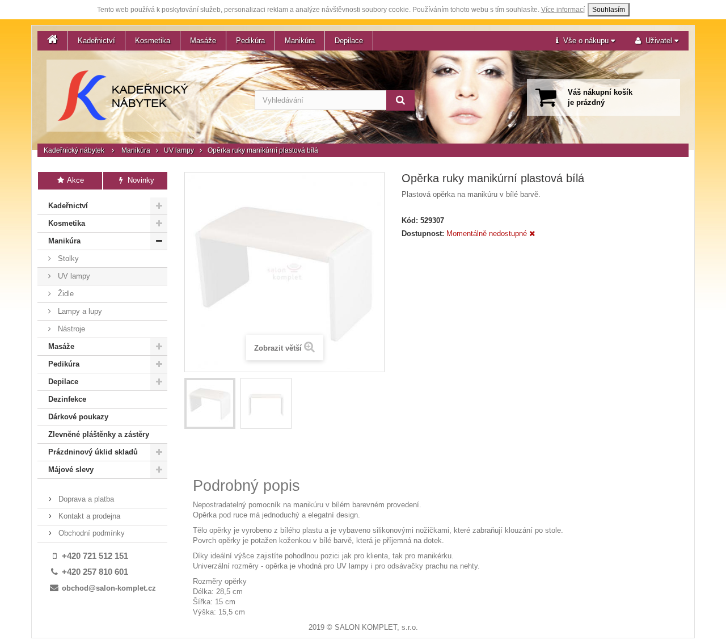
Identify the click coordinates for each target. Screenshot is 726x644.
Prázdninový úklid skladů (93, 452)
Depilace (349, 40)
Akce (74, 180)
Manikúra (300, 40)
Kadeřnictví (96, 40)
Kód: (410, 220)
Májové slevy (71, 469)
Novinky (139, 180)
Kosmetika (152, 40)
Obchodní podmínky (90, 533)
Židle (65, 293)
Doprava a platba (85, 499)
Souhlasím (608, 10)
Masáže (203, 40)
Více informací (563, 10)
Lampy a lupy (79, 311)
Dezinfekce (67, 399)
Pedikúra (250, 40)
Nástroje (70, 329)
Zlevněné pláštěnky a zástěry (98, 434)
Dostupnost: (423, 233)
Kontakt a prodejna (88, 516)
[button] (585, 40)
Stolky (67, 258)
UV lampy (179, 150)
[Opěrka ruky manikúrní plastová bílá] (210, 403)
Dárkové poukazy (78, 417)
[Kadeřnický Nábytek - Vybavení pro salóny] (123, 96)
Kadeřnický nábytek (74, 150)
